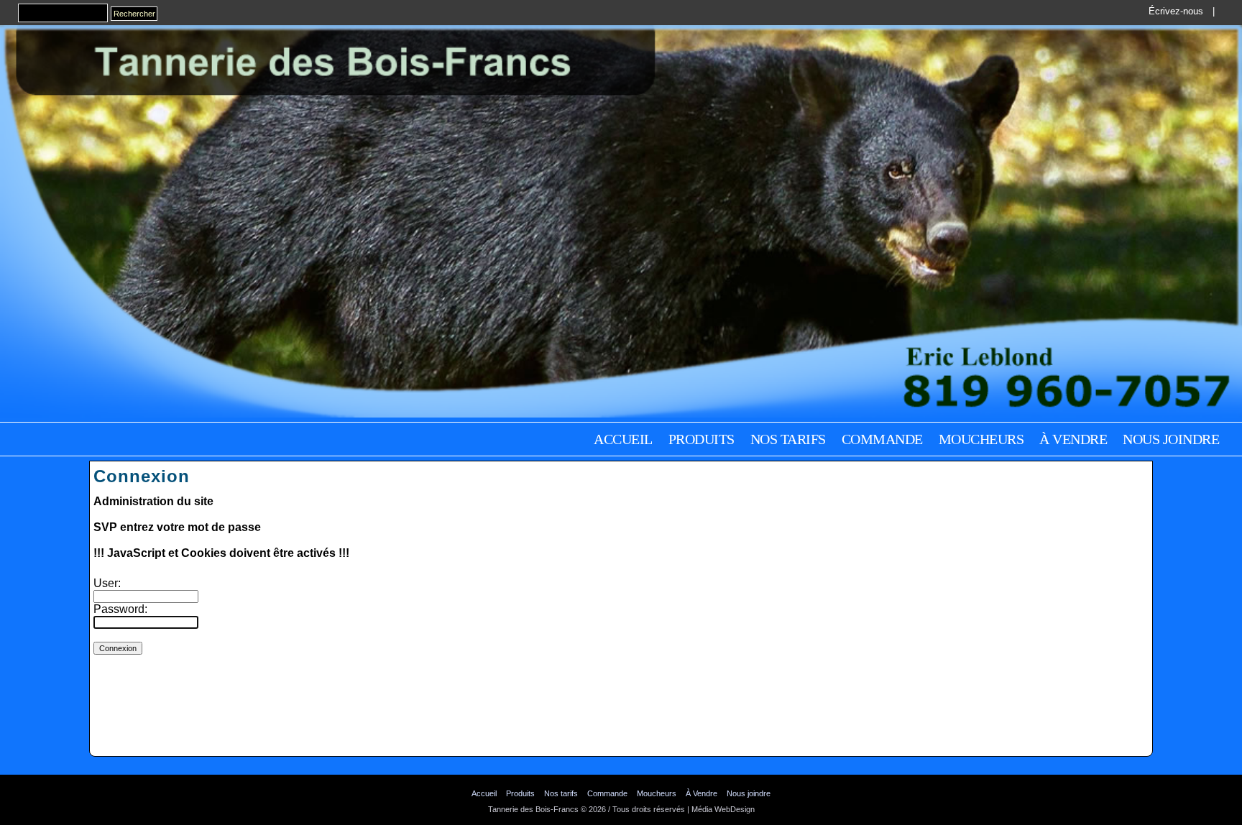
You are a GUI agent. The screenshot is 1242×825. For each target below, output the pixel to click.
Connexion (621, 819)
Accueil (623, 439)
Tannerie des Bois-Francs (533, 809)
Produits (701, 439)
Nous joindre (1171, 439)
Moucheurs (981, 439)
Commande (882, 439)
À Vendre (1073, 439)
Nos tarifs (788, 439)
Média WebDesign (723, 809)
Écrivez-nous (1176, 11)
